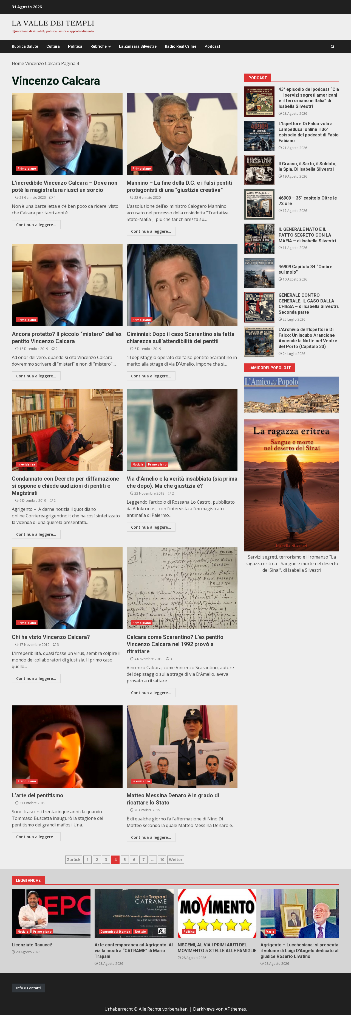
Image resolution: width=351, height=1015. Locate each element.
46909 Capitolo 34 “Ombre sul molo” (259, 273)
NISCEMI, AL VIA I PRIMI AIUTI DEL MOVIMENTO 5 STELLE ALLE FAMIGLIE (217, 913)
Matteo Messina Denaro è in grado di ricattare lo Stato (182, 746)
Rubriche (98, 46)
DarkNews (204, 1009)
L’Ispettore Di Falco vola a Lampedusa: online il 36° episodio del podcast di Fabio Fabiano (259, 136)
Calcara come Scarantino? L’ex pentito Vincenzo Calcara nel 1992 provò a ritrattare (182, 588)
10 (162, 859)
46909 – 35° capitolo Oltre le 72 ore (259, 204)
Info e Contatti (28, 987)
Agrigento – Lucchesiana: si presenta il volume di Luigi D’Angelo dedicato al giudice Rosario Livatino (300, 913)
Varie (270, 931)
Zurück (74, 859)
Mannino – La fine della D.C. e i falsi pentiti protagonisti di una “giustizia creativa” (182, 134)
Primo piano (27, 168)
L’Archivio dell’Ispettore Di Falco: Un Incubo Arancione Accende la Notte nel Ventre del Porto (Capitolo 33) (259, 342)
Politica (75, 46)
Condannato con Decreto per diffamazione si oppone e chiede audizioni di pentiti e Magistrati (67, 430)
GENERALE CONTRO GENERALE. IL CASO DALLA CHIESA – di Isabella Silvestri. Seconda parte (259, 307)
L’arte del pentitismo (67, 746)
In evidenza (26, 464)
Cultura (53, 46)
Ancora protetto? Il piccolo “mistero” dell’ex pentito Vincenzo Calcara (67, 285)
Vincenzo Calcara (42, 63)
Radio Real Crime (180, 46)
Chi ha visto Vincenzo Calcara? (67, 588)
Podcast (212, 46)
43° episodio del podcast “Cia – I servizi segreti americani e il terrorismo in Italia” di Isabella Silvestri (259, 101)
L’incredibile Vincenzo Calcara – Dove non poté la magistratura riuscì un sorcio (67, 134)
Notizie (137, 464)
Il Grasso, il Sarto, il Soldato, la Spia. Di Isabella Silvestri (259, 170)
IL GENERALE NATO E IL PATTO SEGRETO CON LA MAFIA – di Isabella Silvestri (259, 239)
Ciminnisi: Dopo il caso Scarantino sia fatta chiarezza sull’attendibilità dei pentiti (182, 285)
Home (18, 63)
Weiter (175, 859)
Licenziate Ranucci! (51, 913)
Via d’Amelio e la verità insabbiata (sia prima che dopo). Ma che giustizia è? (182, 430)
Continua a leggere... (36, 224)
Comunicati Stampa (115, 931)
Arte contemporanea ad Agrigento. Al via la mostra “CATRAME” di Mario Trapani (134, 913)
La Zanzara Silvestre (138, 46)
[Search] (332, 46)
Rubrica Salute (25, 46)
